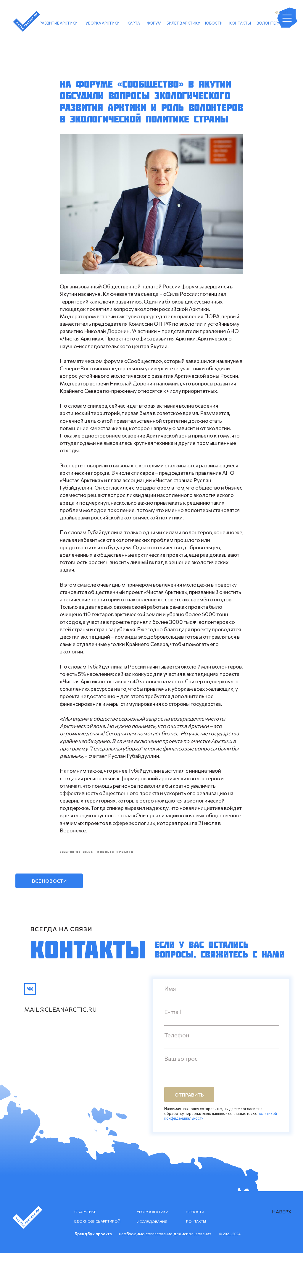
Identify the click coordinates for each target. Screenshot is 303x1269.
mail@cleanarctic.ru (60, 1009)
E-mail (172, 1011)
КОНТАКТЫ (196, 1221)
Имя (170, 988)
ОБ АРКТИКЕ (85, 1212)
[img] (30, 989)
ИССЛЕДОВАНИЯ (152, 1221)
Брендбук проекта (93, 1233)
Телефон (176, 1035)
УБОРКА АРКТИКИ (152, 1212)
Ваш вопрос (181, 1058)
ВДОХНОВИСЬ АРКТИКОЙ (97, 1221)
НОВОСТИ (195, 1212)
